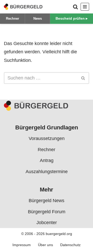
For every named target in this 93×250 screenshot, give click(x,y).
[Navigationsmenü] (85, 7)
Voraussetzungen (47, 138)
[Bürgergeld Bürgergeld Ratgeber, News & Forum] (23, 7)
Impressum (21, 244)
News (37, 18)
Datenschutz (70, 244)
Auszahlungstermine (47, 171)
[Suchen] (75, 6)
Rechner (12, 18)
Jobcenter (46, 222)
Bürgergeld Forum (46, 211)
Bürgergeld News (46, 200)
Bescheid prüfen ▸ (72, 18)
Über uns (45, 244)
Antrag (46, 160)
